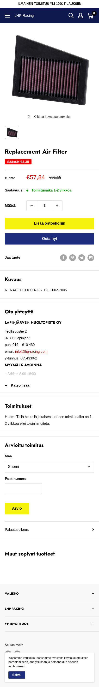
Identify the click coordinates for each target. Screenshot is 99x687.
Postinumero (15, 479)
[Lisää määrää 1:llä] (57, 206)
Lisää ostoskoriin (49, 223)
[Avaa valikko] (7, 16)
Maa (8, 456)
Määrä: (10, 205)
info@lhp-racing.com (31, 351)
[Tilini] (80, 15)
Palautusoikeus (17, 529)
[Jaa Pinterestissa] (72, 257)
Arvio (17, 508)
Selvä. (16, 675)
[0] (90, 15)
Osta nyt (49, 239)
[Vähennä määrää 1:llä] (32, 206)
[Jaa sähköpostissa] (90, 257)
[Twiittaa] (81, 257)
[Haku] (71, 15)
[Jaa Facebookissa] (63, 257)
